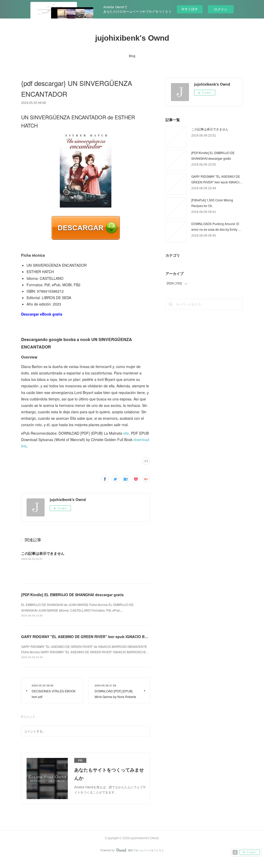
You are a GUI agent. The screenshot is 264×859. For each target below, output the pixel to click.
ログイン (220, 9)
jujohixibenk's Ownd (132, 38)
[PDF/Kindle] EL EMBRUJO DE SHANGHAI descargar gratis (72, 594)
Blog (132, 55)
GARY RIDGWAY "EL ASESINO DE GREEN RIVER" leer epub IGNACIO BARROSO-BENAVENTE (102, 636)
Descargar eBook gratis (41, 314)
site (126, 433)
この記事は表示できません (42, 553)
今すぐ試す (189, 8)
